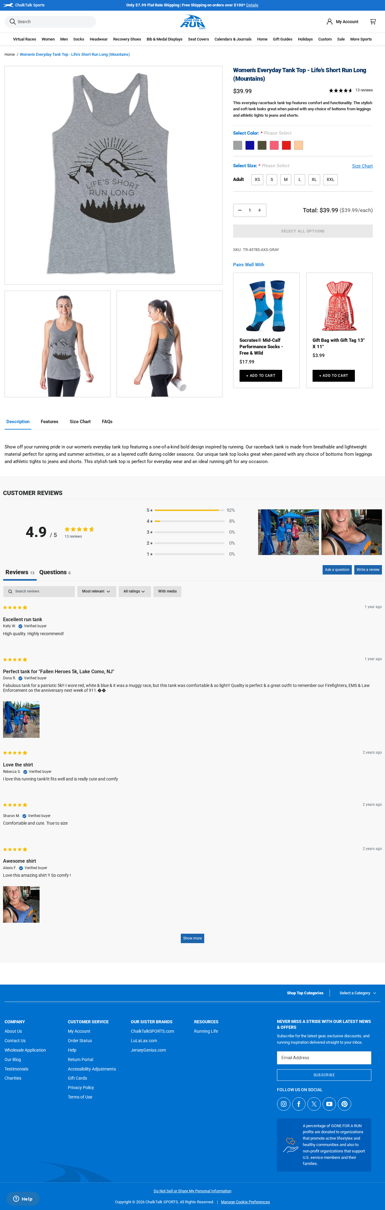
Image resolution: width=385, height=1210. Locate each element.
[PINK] (274, 145)
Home (10, 54)
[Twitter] (314, 1104)
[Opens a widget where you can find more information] (23, 1199)
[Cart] (373, 21)
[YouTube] (329, 1104)
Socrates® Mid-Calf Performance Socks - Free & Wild (261, 347)
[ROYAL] (249, 145)
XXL (330, 179)
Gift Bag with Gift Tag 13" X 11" (339, 343)
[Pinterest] (344, 1104)
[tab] (55, 573)
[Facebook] (299, 1104)
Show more (192, 938)
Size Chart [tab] (80, 421)
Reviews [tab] (19, 572)
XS (257, 179)
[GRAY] (237, 145)
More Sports (361, 39)
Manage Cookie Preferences (245, 1202)
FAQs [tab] (107, 421)
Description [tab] (18, 421)
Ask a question (337, 570)
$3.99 (319, 355)
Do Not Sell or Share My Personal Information (192, 1191)
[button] (24, 39)
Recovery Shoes (127, 39)
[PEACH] (298, 145)
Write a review (368, 570)
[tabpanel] (192, 767)
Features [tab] (49, 421)
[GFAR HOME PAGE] (192, 21)
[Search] (12, 22)
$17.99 (247, 362)
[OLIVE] (262, 145)
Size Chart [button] (362, 166)
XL (314, 179)
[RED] (286, 145)
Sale (341, 39)
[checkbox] (167, 591)
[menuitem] (342, 22)
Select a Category (355, 993)
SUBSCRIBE (324, 1075)
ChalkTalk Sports (30, 5)
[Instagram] (283, 1104)
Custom (325, 39)
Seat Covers (198, 39)
